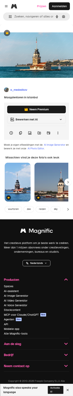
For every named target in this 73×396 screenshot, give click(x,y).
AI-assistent (11, 291)
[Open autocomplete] (8, 16)
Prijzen (41, 6)
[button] (36, 263)
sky (55, 209)
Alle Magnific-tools (15, 333)
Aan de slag (12, 344)
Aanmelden (59, 6)
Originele (25, 33)
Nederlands (36, 263)
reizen (42, 209)
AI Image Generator (54, 144)
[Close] (68, 390)
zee (29, 209)
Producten (11, 280)
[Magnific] (36, 232)
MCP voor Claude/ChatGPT (24, 314)
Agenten (12, 319)
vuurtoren (13, 209)
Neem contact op (16, 366)
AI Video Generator (15, 300)
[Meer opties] (58, 133)
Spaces (8, 286)
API (6, 324)
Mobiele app (11, 329)
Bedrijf (8, 355)
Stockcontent (12, 310)
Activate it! (55, 389)
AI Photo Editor (36, 148)
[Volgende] (67, 182)
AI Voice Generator (15, 305)
